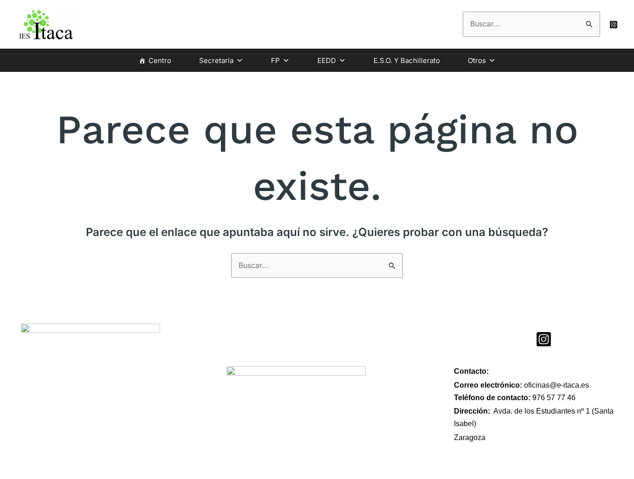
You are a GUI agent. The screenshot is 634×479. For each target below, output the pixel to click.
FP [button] (275, 60)
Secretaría (216, 60)
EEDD (326, 60)
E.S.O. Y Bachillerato (407, 60)
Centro (160, 60)
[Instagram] (613, 24)
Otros (477, 60)
